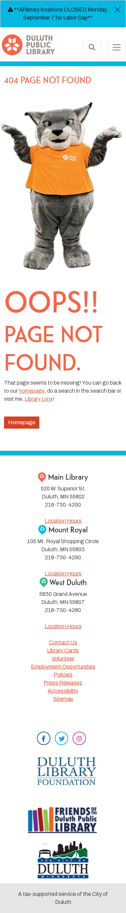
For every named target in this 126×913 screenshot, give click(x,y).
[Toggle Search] (92, 47)
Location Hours (63, 521)
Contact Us (63, 642)
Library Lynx (39, 399)
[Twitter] (61, 739)
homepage (32, 391)
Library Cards (63, 650)
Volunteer (63, 658)
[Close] (118, 9)
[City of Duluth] (63, 859)
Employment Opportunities (63, 666)
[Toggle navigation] (116, 47)
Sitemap (63, 699)
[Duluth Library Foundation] (63, 769)
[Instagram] (79, 739)
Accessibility (63, 691)
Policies (63, 675)
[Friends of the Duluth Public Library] (63, 819)
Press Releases (63, 683)
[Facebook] (43, 739)
